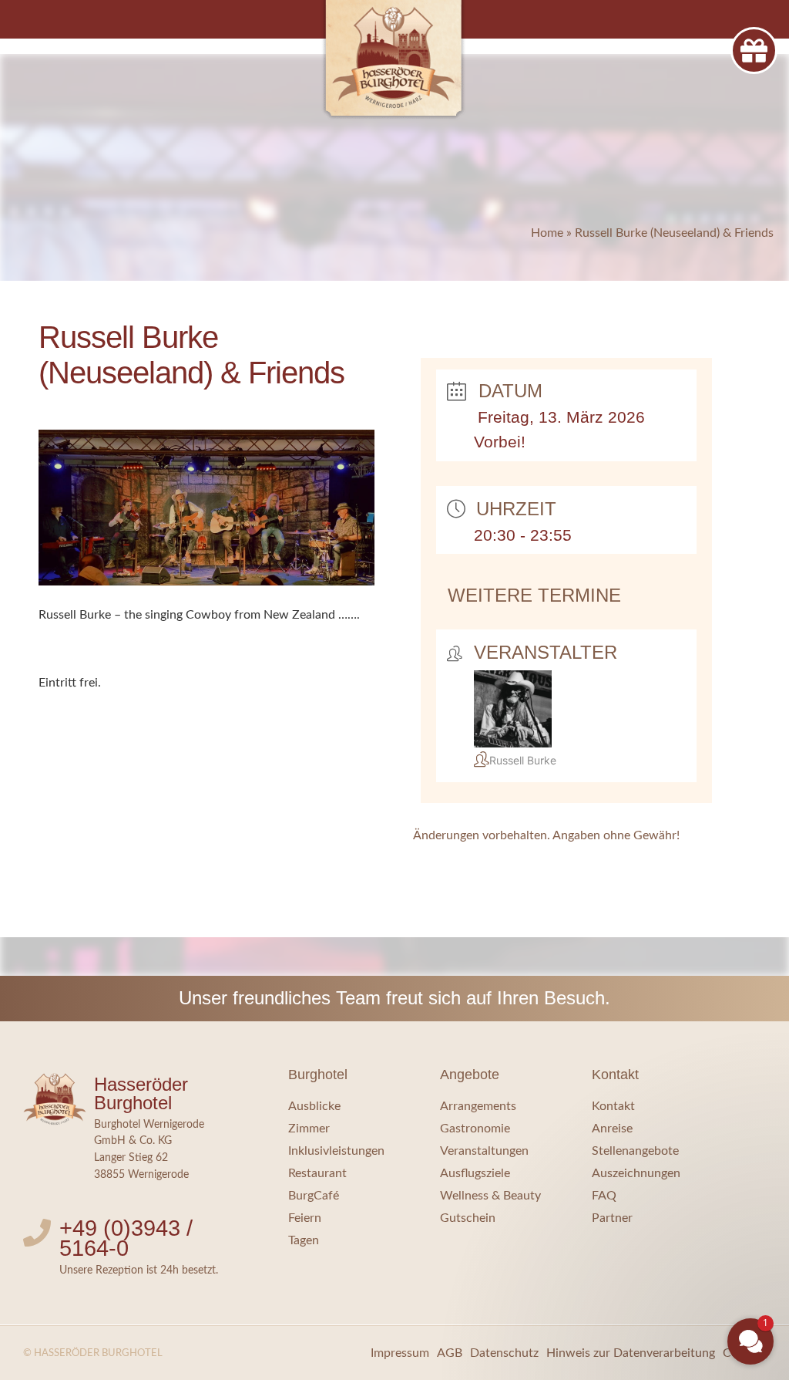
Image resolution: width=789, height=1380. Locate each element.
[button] (658, 1235)
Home (547, 233)
